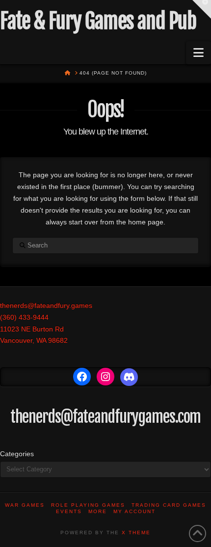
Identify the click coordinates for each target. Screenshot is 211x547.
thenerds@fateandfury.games (46, 305)
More (97, 511)
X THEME (136, 532)
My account (134, 511)
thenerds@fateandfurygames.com (105, 417)
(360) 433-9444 (24, 317)
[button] (198, 52)
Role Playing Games (88, 505)
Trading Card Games (169, 505)
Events (69, 511)
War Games (25, 505)
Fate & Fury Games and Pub (98, 21)
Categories (17, 454)
